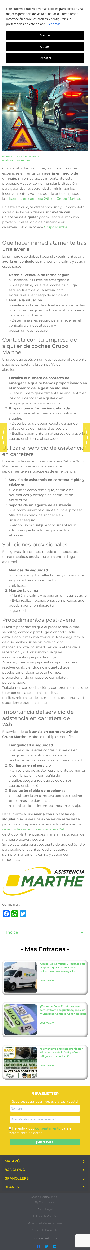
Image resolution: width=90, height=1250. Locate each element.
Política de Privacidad (45, 1230)
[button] (82, 932)
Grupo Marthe (55, 227)
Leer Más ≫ (47, 980)
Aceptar (45, 35)
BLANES (12, 1187)
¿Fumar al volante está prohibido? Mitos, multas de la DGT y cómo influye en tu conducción (61, 1052)
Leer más (54, 24)
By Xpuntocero (45, 1202)
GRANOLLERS (17, 1178)
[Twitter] (46, 1246)
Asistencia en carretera (16, 160)
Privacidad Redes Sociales (45, 1223)
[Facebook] (38, 1246)
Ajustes (45, 47)
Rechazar (45, 58)
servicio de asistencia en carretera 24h (34, 829)
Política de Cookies (45, 1216)
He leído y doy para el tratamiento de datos (40, 1130)
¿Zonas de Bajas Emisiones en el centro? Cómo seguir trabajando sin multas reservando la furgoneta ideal (63, 1010)
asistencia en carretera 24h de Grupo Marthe (43, 199)
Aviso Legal (45, 1209)
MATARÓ (12, 1161)
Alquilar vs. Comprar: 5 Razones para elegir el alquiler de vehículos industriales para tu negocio (62, 967)
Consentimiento (47, 1128)
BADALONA (15, 1170)
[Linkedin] (54, 1246)
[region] (45, 33)
